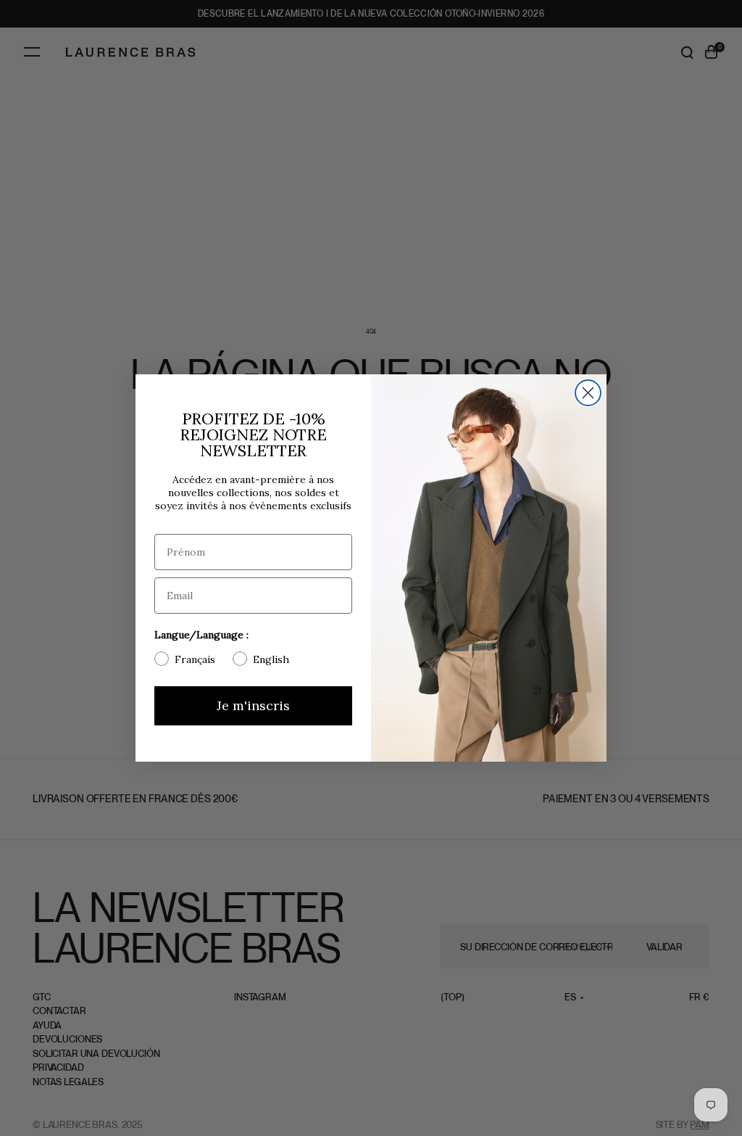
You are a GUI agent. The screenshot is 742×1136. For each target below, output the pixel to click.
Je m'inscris (253, 705)
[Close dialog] (588, 393)
